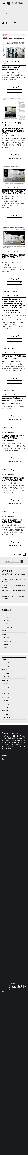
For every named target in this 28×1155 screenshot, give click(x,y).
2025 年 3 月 (5, 676)
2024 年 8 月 (6, 687)
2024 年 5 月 (5, 697)
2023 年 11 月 (6, 714)
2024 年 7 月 (5, 690)
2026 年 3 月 (5, 663)
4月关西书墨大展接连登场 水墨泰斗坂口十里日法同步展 (14, 399)
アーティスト (5, 613)
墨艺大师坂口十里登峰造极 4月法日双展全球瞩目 (14, 357)
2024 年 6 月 (5, 693)
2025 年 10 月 (6, 670)
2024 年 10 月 (6, 680)
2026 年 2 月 (5, 666)
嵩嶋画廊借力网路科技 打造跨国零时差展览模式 (13, 68)
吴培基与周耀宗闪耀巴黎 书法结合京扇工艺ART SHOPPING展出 (13, 438)
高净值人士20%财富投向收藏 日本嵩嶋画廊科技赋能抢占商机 (13, 131)
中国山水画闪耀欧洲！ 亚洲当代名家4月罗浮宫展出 (13, 521)
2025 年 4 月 (5, 673)
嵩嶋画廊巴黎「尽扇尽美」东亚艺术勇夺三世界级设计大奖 (14, 192)
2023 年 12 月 (6, 711)
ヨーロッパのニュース (8, 627)
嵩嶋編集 (13, 72)
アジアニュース (6, 61)
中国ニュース (7, 63)
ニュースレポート (7, 624)
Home (4, 14)
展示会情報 (5, 644)
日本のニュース (6, 648)
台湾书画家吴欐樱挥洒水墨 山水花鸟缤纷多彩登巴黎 (13, 479)
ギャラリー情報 (16, 61)
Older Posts (17, 554)
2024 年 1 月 (5, 707)
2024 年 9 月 (5, 683)
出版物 (4, 634)
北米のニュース (6, 637)
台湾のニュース (6, 641)
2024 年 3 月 (5, 704)
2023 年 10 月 (6, 717)
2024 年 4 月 (5, 700)
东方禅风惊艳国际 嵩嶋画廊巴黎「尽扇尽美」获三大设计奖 (14, 257)
